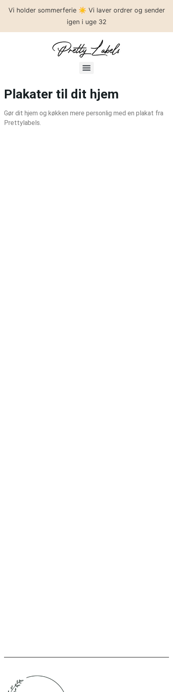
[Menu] (86, 68)
